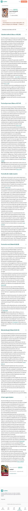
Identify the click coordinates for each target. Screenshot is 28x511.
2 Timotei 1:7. (16, 322)
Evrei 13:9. (17, 77)
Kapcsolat (3, 499)
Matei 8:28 (3, 285)
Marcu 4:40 (19, 169)
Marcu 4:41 (7, 187)
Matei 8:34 (21, 441)
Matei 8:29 (5, 310)
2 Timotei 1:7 (21, 24)
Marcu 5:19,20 (20, 461)
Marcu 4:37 (18, 125)
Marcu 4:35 (6, 83)
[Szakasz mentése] (26, 34)
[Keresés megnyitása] (19, 2)
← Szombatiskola (4, 5)
